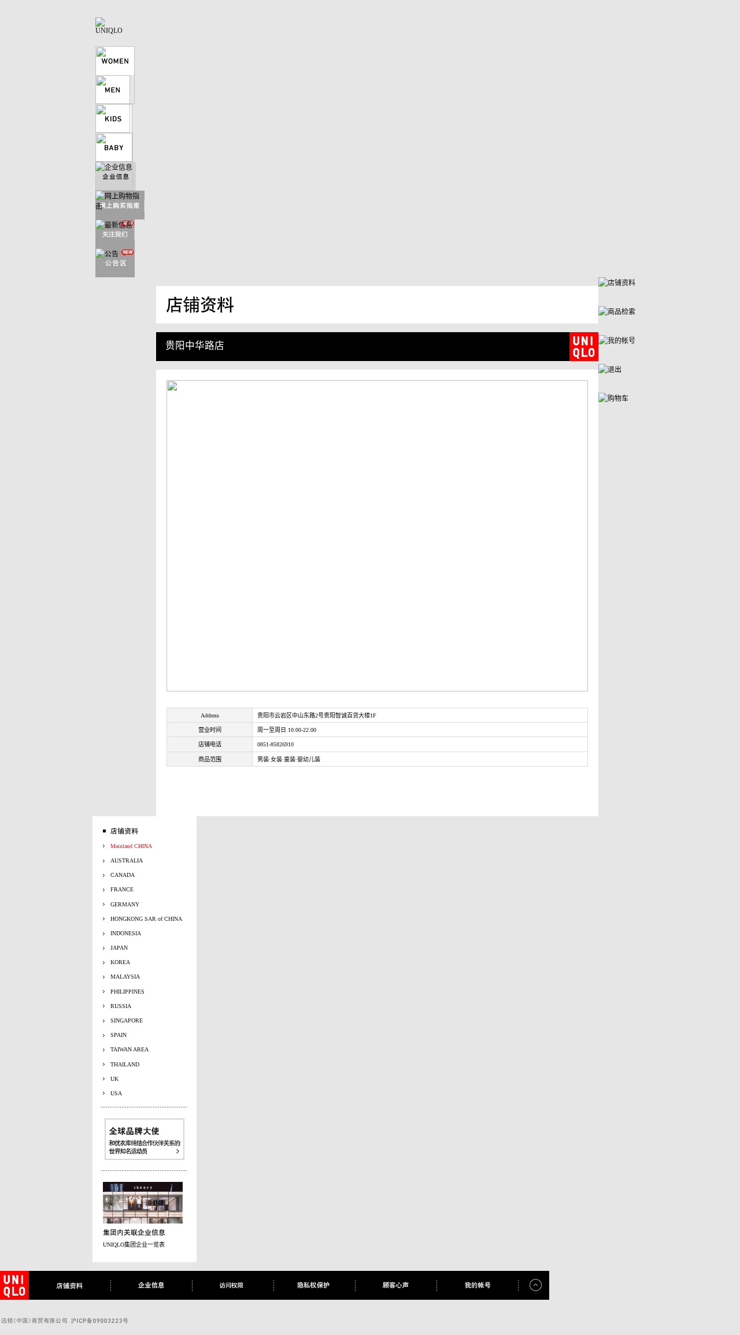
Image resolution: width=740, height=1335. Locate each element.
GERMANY (124, 904)
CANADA (122, 875)
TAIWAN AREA (129, 1049)
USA (116, 1093)
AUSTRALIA (126, 860)
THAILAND (124, 1064)
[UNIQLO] (109, 31)
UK (114, 1079)
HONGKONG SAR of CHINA (146, 919)
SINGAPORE (126, 1020)
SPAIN (118, 1035)
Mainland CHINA (131, 846)
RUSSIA (120, 1006)
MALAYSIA (125, 976)
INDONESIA (125, 933)
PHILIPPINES (127, 991)
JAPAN (119, 947)
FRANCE (122, 889)
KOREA (120, 962)
